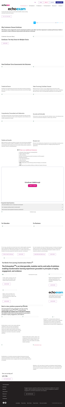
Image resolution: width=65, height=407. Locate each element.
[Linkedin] (3, 403)
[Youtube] (5, 403)
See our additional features (28, 150)
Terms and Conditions (43, 403)
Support (52, 2)
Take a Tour (32, 185)
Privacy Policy (23, 403)
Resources (5, 393)
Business (4, 389)
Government (5, 391)
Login (41, 2)
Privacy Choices (35, 403)
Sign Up (46, 2)
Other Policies (29, 403)
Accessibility (18, 403)
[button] (35, 2)
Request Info (59, 2)
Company (4, 396)
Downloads (5, 398)
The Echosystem (6, 384)
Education (4, 386)
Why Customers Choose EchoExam (12, 27)
